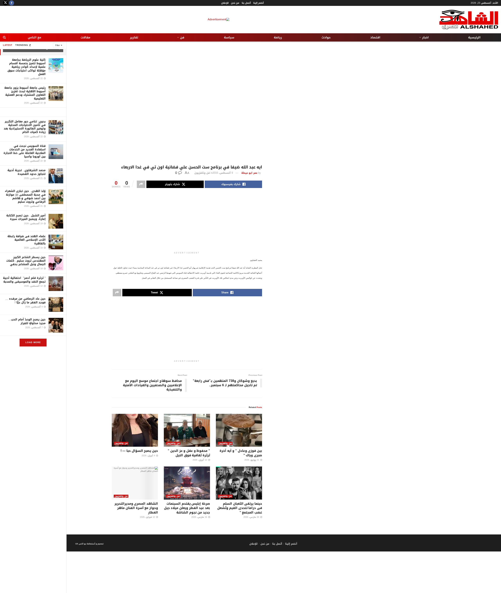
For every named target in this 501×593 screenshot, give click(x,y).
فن (182, 37)
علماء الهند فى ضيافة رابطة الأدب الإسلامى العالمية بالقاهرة (26, 240)
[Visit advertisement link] (33, 112)
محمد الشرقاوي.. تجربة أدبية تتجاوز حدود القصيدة (26, 172)
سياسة (229, 37)
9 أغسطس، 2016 (223, 172)
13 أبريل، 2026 (200, 460)
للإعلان (225, 3)
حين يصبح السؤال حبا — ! (139, 451)
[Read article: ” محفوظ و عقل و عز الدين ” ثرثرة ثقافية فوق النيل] (187, 430)
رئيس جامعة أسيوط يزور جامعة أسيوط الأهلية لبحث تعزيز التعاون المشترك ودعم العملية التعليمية (25, 93)
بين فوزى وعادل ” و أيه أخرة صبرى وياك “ (241, 453)
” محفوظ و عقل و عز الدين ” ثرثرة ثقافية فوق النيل (189, 453)
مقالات (85, 37)
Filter (57, 45)
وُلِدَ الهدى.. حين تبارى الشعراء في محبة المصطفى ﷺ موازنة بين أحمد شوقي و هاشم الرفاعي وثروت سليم (25, 196)
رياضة (278, 37)
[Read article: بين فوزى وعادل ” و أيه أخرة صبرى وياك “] (239, 430)
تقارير (134, 37)
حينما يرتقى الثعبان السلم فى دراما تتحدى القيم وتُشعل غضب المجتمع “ (239, 508)
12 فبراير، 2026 (148, 517)
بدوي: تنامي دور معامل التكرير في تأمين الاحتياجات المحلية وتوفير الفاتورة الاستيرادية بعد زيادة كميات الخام (25, 127)
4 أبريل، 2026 (149, 456)
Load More (33, 342)
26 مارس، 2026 (251, 517)
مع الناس (34, 37)
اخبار (425, 37)
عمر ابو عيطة (249, 172)
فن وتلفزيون (202, 172)
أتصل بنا (246, 3)
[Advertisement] (186, 103)
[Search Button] (4, 37)
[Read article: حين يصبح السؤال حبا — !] (135, 430)
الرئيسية (474, 37)
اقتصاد (375, 37)
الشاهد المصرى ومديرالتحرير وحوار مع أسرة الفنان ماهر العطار (136, 508)
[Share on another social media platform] (141, 184)
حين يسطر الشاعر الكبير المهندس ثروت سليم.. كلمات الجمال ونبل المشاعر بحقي (26, 261)
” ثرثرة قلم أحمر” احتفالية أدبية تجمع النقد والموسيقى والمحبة (24, 279)
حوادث (326, 37)
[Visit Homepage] (468, 19)
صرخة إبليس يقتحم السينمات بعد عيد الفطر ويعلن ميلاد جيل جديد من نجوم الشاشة (187, 508)
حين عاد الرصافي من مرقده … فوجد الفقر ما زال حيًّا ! (25, 300)
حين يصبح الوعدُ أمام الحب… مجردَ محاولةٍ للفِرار (27, 321)
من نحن (235, 3)
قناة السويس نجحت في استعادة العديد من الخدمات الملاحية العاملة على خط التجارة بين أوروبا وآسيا (25, 151)
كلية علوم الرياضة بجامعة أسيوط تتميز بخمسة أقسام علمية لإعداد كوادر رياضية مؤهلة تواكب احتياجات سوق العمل (26, 67)
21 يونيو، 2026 (252, 460)
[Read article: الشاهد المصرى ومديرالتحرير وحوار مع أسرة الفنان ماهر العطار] (135, 483)
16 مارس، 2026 (199, 517)
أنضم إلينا (258, 3)
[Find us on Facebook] (11, 3)
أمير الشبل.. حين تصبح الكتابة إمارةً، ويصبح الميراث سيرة (26, 217)
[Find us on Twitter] (5, 3)
